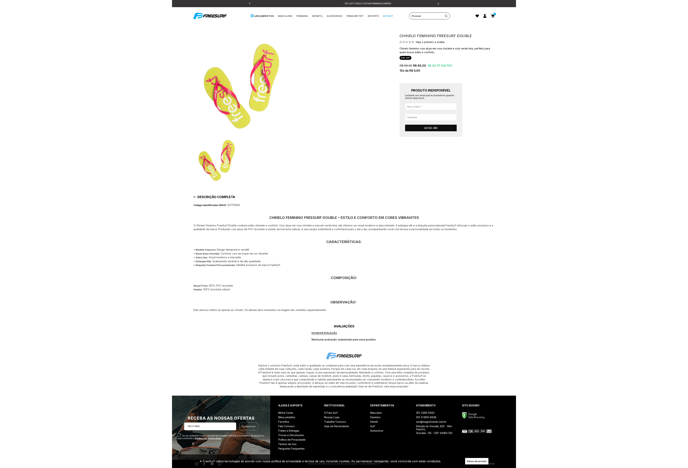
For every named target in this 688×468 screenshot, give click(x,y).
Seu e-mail (194, 426)
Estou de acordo (477, 461)
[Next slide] (438, 3)
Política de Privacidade (208, 438)
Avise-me (431, 127)
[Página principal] (214, 16)
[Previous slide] (250, 3)
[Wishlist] (477, 16)
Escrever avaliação (324, 333)
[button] (217, 158)
